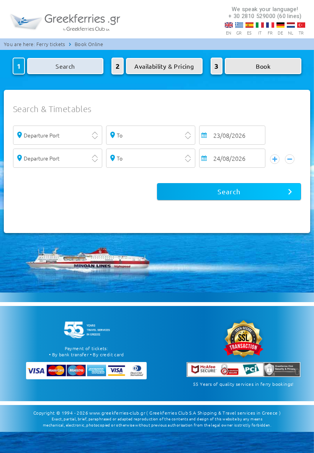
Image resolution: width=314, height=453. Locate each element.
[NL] (291, 24)
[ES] (249, 24)
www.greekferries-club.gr (117, 413)
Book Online (89, 44)
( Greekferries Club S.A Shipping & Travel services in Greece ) (213, 413)
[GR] (239, 24)
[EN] (229, 24)
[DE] (280, 24)
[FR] (270, 24)
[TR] (301, 24)
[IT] (260, 24)
